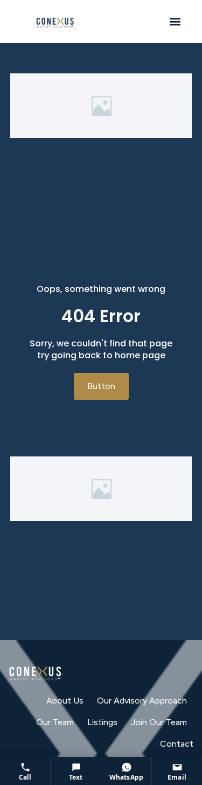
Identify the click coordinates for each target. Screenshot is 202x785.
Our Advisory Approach (142, 700)
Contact (176, 744)
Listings (102, 722)
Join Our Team (159, 722)
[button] (175, 22)
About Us (64, 700)
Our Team (55, 722)
